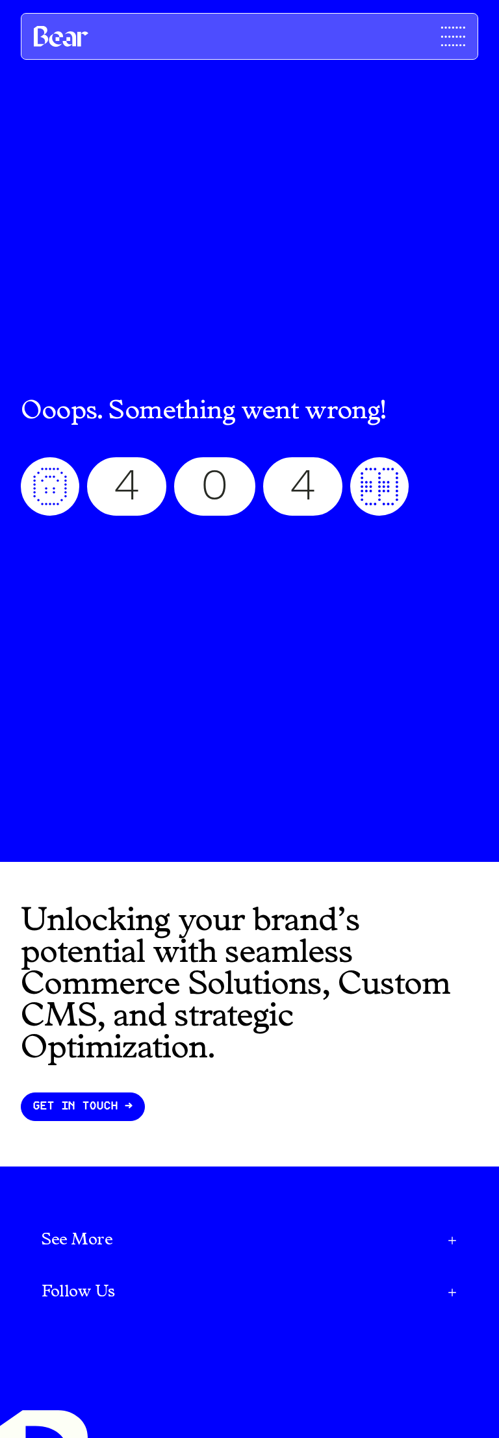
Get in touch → (83, 1106)
